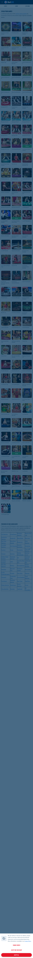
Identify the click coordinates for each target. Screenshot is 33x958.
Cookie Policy (28, 941)
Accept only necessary (16, 950)
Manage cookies (16, 945)
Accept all (16, 955)
